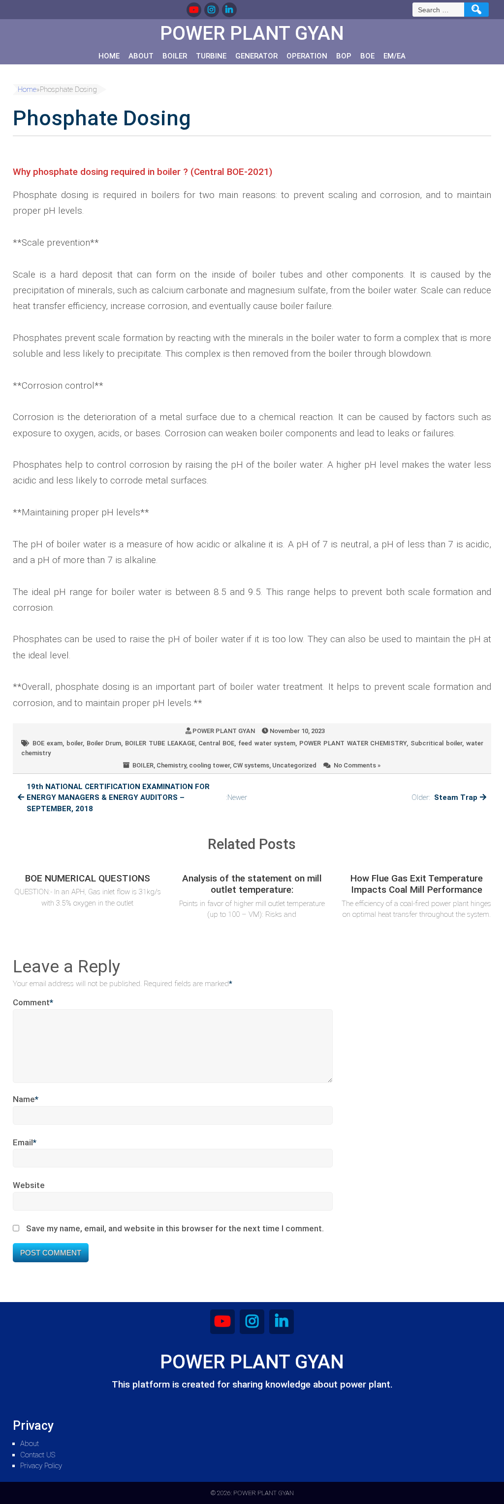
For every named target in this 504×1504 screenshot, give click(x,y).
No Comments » (357, 765)
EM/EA (394, 56)
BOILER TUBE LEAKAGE (159, 743)
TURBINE (211, 56)
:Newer (137, 797)
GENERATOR (256, 56)
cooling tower (209, 765)
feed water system (266, 743)
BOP (343, 56)
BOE (367, 56)
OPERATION (306, 56)
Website (29, 1185)
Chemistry (171, 765)
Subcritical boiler (436, 743)
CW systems (251, 765)
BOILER (174, 56)
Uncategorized (294, 765)
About (141, 56)
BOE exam (47, 743)
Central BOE (216, 743)
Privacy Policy (41, 1465)
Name (25, 1099)
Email (24, 1142)
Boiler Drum (104, 743)
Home (109, 56)
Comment (33, 1002)
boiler (74, 743)
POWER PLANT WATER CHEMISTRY (353, 743)
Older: (444, 797)
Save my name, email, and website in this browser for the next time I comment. (175, 1228)
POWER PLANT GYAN (223, 731)
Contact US (37, 1454)
